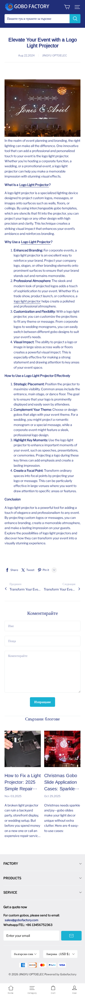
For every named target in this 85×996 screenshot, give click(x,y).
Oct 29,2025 (52, 796)
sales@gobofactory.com (21, 920)
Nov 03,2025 (13, 796)
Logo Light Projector (34, 185)
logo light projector (27, 301)
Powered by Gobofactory (60, 974)
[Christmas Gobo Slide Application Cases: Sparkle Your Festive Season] (62, 749)
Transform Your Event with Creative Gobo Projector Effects (59, 589)
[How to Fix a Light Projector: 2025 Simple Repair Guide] (23, 749)
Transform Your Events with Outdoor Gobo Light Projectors (25, 589)
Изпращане (42, 702)
